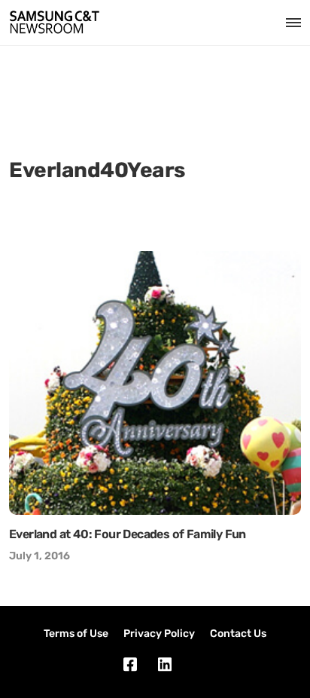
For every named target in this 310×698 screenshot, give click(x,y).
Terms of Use (76, 633)
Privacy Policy (159, 633)
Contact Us (238, 633)
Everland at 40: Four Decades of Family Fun (127, 534)
